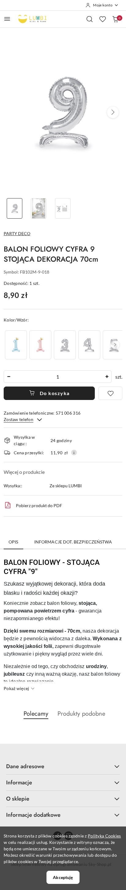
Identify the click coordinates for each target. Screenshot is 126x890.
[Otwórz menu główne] (7, 18)
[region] (63, 345)
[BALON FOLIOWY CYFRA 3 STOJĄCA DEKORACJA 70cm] (65, 345)
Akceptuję (63, 877)
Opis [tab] (13, 541)
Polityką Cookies (104, 835)
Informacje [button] (19, 782)
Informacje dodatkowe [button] (33, 815)
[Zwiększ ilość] (106, 377)
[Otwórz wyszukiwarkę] (89, 19)
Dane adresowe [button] (25, 766)
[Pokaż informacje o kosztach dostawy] (74, 452)
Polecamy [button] (36, 713)
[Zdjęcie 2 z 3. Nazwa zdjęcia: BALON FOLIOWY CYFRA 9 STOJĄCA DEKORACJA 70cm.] (39, 208)
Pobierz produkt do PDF (39, 505)
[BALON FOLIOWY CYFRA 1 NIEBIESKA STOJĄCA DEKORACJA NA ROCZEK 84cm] (16, 345)
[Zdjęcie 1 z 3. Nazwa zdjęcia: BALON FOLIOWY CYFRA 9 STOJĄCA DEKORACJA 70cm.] (14, 208)
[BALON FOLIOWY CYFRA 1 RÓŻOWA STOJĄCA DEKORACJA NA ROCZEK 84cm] (40, 345)
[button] (113, 112)
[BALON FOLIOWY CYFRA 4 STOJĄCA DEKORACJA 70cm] (89, 345)
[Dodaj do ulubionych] (110, 393)
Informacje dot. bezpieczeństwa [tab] (73, 541)
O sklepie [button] (17, 799)
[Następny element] (115, 344)
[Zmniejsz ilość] (8, 377)
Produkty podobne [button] (81, 713)
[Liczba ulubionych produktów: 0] (102, 19)
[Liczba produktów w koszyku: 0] (115, 19)
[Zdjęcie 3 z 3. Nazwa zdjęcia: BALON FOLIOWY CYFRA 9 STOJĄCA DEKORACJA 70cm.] (63, 208)
